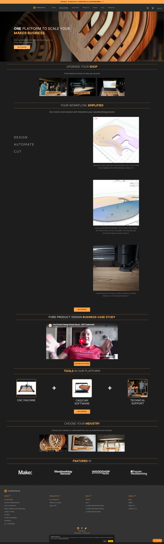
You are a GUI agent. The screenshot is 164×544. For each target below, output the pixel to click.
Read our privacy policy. (64, 538)
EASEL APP (53, 505)
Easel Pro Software (111, 93)
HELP (87, 502)
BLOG (130, 499)
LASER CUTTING (9, 511)
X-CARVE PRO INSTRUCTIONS (95, 505)
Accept (110, 541)
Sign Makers (82, 448)
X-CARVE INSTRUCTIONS (93, 511)
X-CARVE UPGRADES (10, 517)
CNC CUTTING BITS (10, 505)
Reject (105, 541)
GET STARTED (82, 309)
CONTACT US (133, 508)
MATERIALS (7, 520)
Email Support (82, 530)
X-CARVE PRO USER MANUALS (95, 508)
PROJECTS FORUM (55, 502)
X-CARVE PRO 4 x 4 (53, 93)
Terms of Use (86, 533)
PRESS (131, 502)
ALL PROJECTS (54, 499)
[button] (54, 8)
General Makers (53, 448)
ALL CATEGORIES (9, 523)
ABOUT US (132, 505)
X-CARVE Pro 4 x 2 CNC (82, 93)
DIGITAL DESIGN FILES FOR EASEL (14, 508)
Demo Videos (111, 448)
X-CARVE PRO (8, 499)
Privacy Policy (77, 533)
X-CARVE (7, 514)
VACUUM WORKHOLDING (12, 502)
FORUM (88, 499)
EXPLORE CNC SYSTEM (82, 363)
